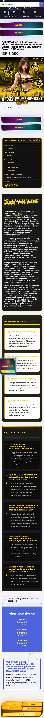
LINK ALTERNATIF (33, 708)
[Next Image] (42, 79)
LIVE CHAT (23, 714)
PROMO (12, 704)
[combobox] (20, 4)
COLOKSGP (17, 215)
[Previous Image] (2, 79)
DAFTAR (19, 127)
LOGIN (19, 120)
